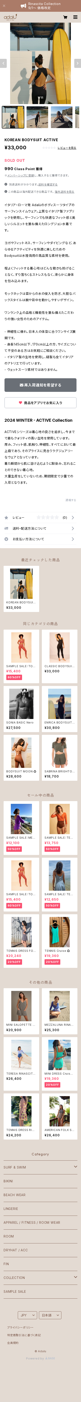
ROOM (9, 1236)
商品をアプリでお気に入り (42, 403)
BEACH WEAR (15, 1195)
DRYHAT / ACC (16, 1250)
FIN (6, 1264)
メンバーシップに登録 (20, 175)
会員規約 (13, 1343)
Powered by (35, 1358)
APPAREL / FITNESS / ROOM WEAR (32, 1222)
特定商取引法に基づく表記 (24, 1335)
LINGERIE (11, 1209)
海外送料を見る (64, 191)
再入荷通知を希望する (42, 385)
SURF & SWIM (15, 1167)
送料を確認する (48, 184)
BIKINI (8, 1181)
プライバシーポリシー (20, 1327)
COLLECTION (14, 1278)
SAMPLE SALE (15, 1291)
